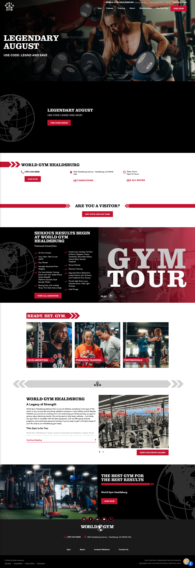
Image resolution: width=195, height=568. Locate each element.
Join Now (179, 8)
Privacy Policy (29, 563)
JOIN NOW (109, 501)
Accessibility (18, 563)
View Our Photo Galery (153, 452)
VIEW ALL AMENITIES (47, 296)
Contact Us (123, 549)
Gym (69, 549)
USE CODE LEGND (59, 123)
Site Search (41, 563)
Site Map (8, 563)
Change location (141, 2)
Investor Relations (102, 549)
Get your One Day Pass (97, 214)
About (82, 549)
